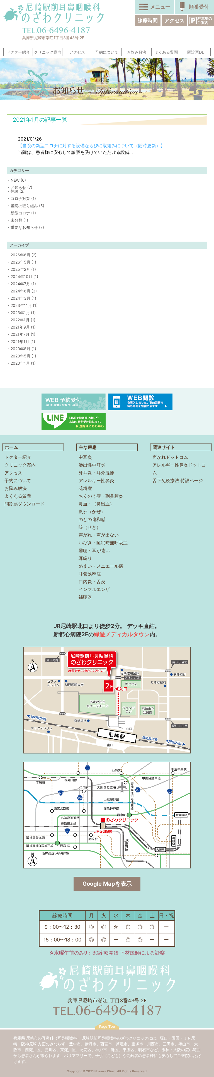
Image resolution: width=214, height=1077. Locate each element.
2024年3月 (20, 298)
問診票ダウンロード (24, 504)
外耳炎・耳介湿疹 (96, 472)
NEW (15, 180)
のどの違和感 (92, 519)
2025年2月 (20, 269)
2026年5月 (20, 262)
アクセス (174, 20)
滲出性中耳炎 (92, 465)
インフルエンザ (94, 589)
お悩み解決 (136, 52)
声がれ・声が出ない (99, 535)
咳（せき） (90, 527)
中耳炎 (85, 457)
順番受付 (199, 7)
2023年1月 (20, 312)
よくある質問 (166, 52)
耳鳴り (85, 558)
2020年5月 (20, 356)
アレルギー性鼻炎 (96, 480)
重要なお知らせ (24, 227)
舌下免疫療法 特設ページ (177, 480)
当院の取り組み (24, 205)
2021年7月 (20, 334)
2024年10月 (21, 276)
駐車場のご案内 (205, 20)
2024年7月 (20, 283)
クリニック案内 (47, 52)
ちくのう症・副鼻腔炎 (101, 496)
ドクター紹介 (18, 52)
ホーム (11, 447)
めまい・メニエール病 (101, 566)
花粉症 (85, 488)
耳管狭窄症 (90, 574)
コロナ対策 (20, 198)
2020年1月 (20, 363)
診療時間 (148, 20)
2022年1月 (20, 319)
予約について (106, 52)
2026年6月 (20, 254)
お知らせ (18, 187)
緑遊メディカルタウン (122, 634)
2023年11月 (21, 305)
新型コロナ (20, 213)
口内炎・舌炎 (92, 581)
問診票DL (195, 52)
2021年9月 (20, 327)
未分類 (16, 220)
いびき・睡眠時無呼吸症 (103, 542)
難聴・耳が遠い (94, 550)
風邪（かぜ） (92, 511)
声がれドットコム (170, 457)
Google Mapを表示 (107, 883)
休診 (14, 191)
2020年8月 (20, 348)
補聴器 (85, 597)
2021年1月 (20, 341)
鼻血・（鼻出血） (96, 504)
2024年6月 (20, 291)
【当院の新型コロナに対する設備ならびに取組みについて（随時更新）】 (91, 145)
